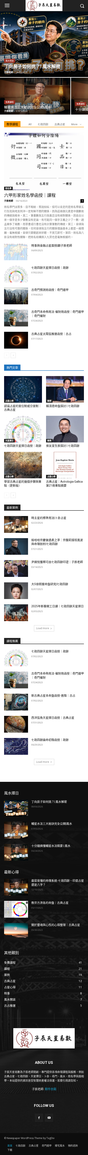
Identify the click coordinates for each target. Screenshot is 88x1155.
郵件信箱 (50, 1089)
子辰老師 (8, 200)
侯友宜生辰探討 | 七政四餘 (62, 445)
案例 (49, 400)
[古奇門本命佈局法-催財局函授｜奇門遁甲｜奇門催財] (16, 318)
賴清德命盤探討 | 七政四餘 (62, 406)
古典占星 (59, 124)
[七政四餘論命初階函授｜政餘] (16, 746)
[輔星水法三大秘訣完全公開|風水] (35, 96)
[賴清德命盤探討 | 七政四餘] (65, 389)
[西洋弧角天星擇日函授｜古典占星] (16, 724)
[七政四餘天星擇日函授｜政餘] (16, 274)
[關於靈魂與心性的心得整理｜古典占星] (16, 931)
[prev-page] (6, 355)
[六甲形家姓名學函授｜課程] (44, 161)
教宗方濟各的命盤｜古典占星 (50, 902)
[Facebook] (39, 1118)
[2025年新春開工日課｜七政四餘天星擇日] (16, 612)
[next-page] (13, 355)
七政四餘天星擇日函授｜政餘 (50, 267)
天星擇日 (9, 440)
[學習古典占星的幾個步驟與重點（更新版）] (23, 465)
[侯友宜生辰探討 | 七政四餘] (65, 429)
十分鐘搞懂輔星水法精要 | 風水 (50, 845)
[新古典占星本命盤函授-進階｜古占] (16, 702)
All (30, 124)
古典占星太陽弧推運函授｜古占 (51, 333)
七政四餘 (43, 124)
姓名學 (8, 188)
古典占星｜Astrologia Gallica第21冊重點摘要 (64, 483)
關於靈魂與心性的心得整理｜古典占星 (55, 925)
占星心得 (9, 400)
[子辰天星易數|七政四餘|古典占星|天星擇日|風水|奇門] (44, 1038)
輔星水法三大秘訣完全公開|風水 (51, 823)
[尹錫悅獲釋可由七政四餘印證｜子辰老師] (16, 568)
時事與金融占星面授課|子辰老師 (51, 245)
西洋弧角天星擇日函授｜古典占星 (52, 717)
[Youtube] (49, 1118)
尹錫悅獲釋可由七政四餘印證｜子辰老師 (57, 562)
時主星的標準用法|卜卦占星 (48, 518)
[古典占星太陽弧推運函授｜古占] (16, 340)
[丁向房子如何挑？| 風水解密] (44, 44)
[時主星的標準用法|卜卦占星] (16, 524)
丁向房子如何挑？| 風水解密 (49, 801)
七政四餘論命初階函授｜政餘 (50, 739)
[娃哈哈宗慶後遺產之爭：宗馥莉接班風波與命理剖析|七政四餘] (16, 546)
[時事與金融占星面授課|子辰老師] (16, 251)
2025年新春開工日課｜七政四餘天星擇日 (57, 606)
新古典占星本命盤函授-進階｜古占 (53, 695)
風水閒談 (10, 61)
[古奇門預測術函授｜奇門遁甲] (16, 296)
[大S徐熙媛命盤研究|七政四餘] (16, 590)
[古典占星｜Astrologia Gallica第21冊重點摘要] (65, 465)
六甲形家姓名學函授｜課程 (30, 195)
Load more (42, 628)
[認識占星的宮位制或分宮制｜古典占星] (23, 389)
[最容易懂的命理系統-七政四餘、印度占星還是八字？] (16, 887)
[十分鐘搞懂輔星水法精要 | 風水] (16, 852)
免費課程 (10, 102)
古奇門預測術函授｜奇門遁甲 (50, 289)
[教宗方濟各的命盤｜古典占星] (16, 909)
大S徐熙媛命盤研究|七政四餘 (49, 584)
